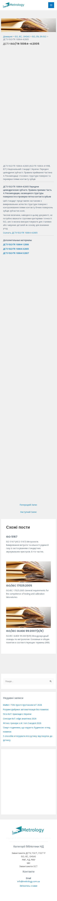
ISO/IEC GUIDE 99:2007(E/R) (25, 631)
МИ (28, 863)
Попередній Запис (28, 504)
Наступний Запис (28, 512)
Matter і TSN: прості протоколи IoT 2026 (22, 705)
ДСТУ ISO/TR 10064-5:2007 (16, 253)
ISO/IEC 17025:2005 (19, 585)
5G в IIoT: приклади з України (17, 714)
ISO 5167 (11, 536)
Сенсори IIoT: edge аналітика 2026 (19, 718)
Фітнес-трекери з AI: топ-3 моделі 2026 (22, 723)
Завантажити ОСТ (28, 866)
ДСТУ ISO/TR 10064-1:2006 (16, 244)
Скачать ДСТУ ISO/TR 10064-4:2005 (20, 232)
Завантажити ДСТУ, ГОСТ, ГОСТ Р (28, 853)
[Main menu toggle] (51, 5)
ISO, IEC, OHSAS (28, 856)
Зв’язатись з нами (28, 885)
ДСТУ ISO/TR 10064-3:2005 (16, 248)
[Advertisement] (28, 76)
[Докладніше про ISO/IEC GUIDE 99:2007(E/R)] (28, 617)
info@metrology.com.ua (28, 881)
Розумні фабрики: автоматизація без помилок (26, 709)
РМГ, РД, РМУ (28, 859)
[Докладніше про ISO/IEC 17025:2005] (28, 571)
